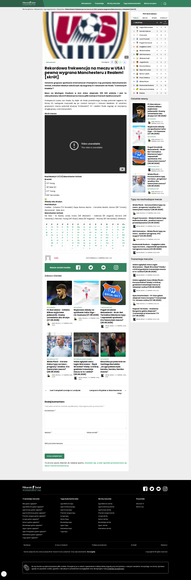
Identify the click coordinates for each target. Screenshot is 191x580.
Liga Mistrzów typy (66, 504)
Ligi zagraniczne (50, 9)
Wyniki (154, 18)
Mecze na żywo (150, 3)
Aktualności (86, 3)
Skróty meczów (113, 3)
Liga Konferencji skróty (106, 507)
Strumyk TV (140, 504)
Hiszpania (60, 9)
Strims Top (140, 507)
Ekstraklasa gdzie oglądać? (33, 535)
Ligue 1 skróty (102, 525)
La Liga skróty (103, 516)
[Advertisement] (31, 45)
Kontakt (134, 545)
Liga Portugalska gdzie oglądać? (34, 531)
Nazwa (48, 433)
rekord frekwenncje (107, 235)
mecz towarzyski (84, 237)
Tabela (135, 18)
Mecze (145, 18)
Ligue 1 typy (64, 525)
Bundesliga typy (66, 522)
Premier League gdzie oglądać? (34, 516)
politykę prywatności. (116, 569)
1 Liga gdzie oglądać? (30, 538)
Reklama (164, 545)
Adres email (92, 433)
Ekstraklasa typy (66, 528)
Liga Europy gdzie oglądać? (33, 510)
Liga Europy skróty (104, 510)
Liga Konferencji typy (67, 507)
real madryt (101, 237)
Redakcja (27, 545)
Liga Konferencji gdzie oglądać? (34, 513)
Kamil (56, 258)
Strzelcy (163, 18)
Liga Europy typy (66, 510)
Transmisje (99, 3)
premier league (90, 237)
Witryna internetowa (54, 443)
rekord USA (112, 237)
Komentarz (50, 411)
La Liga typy (64, 516)
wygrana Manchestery (123, 235)
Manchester (73, 237)
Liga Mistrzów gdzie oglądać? (33, 507)
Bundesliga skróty (104, 522)
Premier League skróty (106, 513)
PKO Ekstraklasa (150, 14)
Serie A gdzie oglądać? (31, 522)
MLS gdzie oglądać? (30, 504)
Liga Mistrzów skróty (105, 504)
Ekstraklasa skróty (104, 528)
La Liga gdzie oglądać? (31, 519)
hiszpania (57, 235)
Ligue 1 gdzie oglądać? (31, 528)
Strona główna (28, 9)
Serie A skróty (103, 519)
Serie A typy (64, 519)
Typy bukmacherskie (132, 3)
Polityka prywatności (99, 545)
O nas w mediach (61, 545)
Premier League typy (67, 513)
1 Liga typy (63, 531)
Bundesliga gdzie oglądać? (32, 525)
